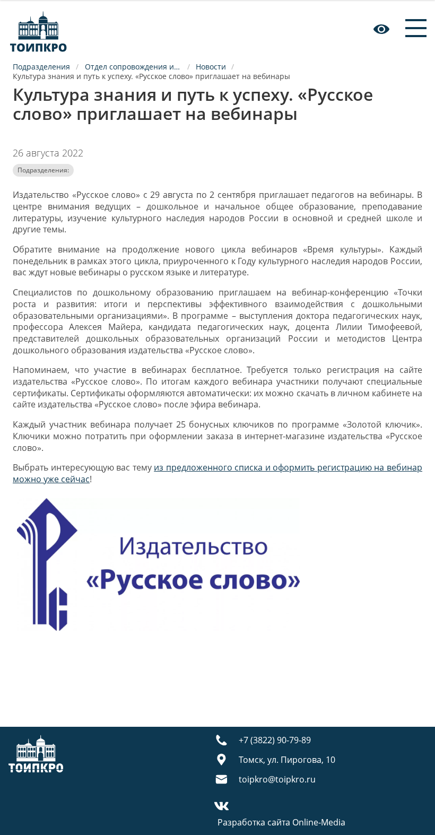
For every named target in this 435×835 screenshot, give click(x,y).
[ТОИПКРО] (38, 29)
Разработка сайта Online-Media (281, 822)
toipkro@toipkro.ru (277, 779)
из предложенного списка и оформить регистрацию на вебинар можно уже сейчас (217, 473)
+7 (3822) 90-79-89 (275, 740)
